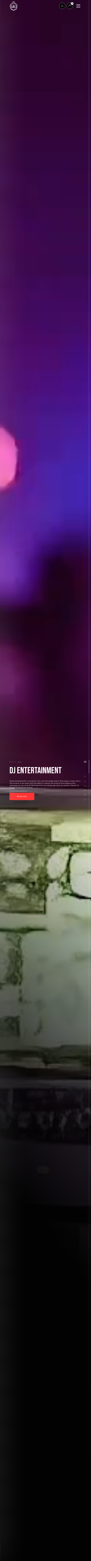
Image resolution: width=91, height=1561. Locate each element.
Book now (22, 796)
